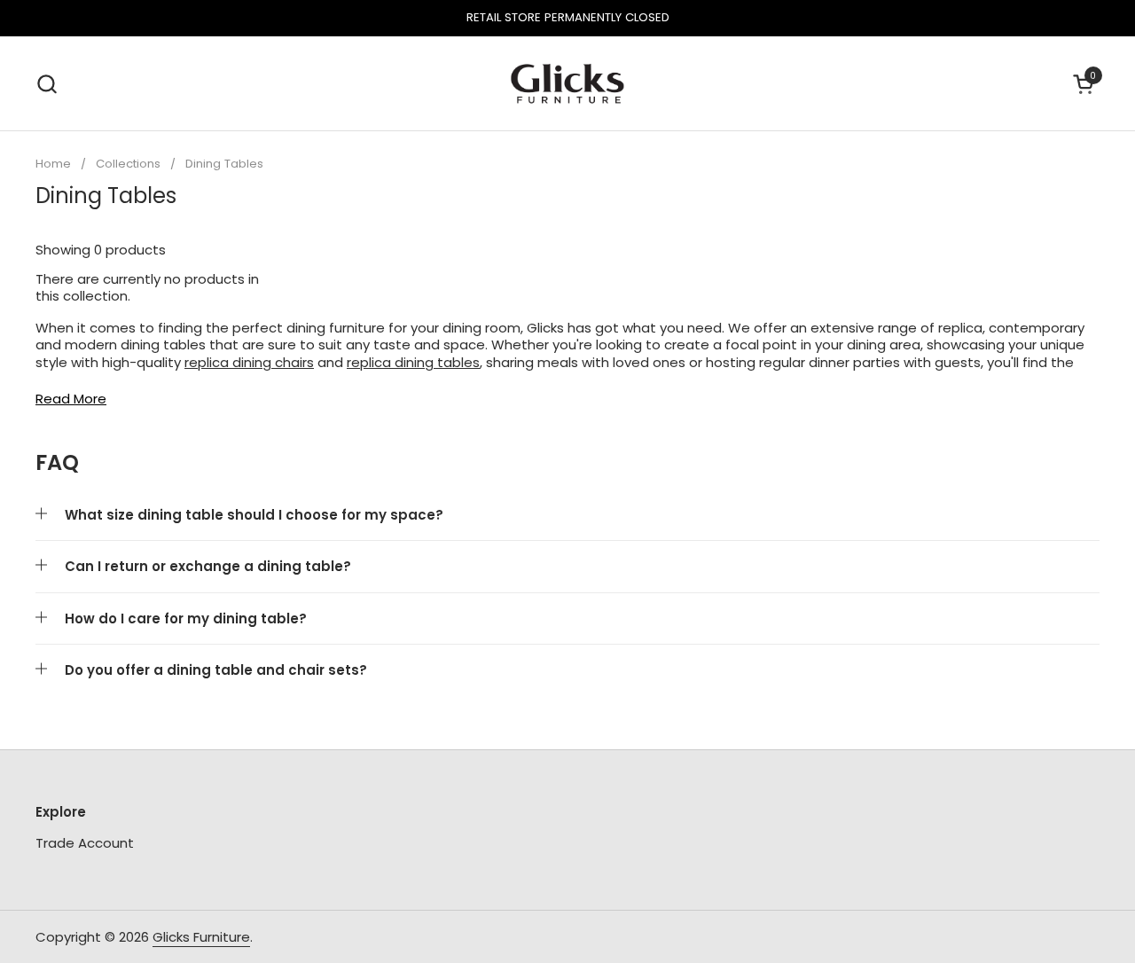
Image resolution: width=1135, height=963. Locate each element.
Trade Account (84, 843)
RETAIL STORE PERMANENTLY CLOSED (567, 18)
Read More (70, 399)
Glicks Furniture (201, 937)
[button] (46, 84)
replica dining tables (413, 362)
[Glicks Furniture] (567, 84)
